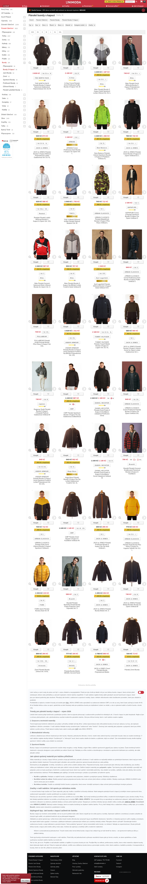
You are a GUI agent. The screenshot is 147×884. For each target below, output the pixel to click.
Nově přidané (6, 17)
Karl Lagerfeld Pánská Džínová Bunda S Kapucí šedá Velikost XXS (102, 286)
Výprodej (4, 21)
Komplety (5, 102)
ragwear (42, 404)
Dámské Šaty (54, 877)
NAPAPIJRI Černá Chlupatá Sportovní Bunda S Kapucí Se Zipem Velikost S (132, 215)
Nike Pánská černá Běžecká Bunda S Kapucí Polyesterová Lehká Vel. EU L (132, 86)
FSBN (42, 605)
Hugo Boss (72, 471)
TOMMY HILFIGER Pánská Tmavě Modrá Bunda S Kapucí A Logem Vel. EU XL (102, 344)
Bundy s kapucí (8, 69)
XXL (60, 32)
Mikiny (4, 47)
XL (55, 32)
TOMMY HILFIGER (102, 337)
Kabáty (4, 110)
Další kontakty (98, 867)
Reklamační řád (76, 873)
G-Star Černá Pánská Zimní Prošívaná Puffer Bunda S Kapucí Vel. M (72, 85)
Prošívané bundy (9, 83)
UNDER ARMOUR (72, 342)
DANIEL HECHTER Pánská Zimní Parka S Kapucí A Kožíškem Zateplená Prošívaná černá (102, 412)
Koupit (36, 68)
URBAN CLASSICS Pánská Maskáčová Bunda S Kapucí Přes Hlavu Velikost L (102, 220)
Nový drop (5, 9)
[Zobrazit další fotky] (54, 62)
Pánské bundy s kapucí (35, 860)
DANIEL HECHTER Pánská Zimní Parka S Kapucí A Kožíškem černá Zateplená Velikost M (102, 474)
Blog (73, 860)
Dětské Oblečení (7, 114)
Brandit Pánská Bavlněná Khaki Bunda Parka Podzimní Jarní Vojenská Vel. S (72, 605)
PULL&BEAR (42, 336)
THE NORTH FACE (42, 78)
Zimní (5, 76)
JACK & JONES (42, 148)
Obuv (3, 118)
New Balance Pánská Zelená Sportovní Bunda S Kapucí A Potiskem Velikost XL (102, 155)
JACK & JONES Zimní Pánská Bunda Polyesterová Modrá (102, 670)
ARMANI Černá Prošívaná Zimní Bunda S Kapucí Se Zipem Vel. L (72, 150)
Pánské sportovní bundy (35, 870)
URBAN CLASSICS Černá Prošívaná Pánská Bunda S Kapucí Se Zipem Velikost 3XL (132, 410)
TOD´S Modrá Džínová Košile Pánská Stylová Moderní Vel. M (72, 221)
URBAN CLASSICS (102, 213)
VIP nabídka (5, 13)
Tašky (3, 126)
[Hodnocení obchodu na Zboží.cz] (101, 882)
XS (38, 32)
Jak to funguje (139, 6)
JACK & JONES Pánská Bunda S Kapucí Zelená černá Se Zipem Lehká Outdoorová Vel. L (132, 349)
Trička (4, 36)
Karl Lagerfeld (102, 278)
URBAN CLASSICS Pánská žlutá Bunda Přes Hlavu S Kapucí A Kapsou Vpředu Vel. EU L (132, 546)
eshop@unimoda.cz (100, 863)
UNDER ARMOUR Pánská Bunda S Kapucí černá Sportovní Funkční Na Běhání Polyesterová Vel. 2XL (72, 351)
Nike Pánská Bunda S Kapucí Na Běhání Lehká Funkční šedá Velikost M (72, 285)
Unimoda (42, 665)
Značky (66, 6)
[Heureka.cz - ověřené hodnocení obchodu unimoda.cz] (6, 158)
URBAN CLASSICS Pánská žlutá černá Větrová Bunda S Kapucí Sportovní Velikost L (42, 545)
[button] (46, 73)
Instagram (119, 867)
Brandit (132, 464)
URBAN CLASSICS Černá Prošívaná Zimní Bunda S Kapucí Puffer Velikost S (132, 278)
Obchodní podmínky (78, 870)
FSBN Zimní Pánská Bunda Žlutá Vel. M (42, 610)
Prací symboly (76, 867)
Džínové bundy (8, 86)
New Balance (102, 148)
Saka (4, 98)
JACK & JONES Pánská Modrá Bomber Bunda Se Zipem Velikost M (132, 604)
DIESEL (72, 665)
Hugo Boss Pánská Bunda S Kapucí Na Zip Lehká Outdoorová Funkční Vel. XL (72, 480)
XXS (32, 32)
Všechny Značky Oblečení (80, 863)
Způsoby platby (54, 867)
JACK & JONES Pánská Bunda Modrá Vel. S (102, 610)
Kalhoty (4, 43)
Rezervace (88, 6)
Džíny (4, 51)
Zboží (7, 6)
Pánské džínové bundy (35, 877)
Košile (4, 55)
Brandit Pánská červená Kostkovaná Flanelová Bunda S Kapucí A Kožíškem (132, 471)
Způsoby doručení (55, 863)
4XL (140, 459)
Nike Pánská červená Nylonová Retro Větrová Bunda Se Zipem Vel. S (42, 285)
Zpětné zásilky (54, 873)
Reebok (42, 213)
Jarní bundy (7, 73)
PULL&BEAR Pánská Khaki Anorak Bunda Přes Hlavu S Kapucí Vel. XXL (42, 343)
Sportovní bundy (9, 80)
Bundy (4, 62)
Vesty (4, 106)
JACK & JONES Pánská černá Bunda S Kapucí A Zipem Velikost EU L (132, 153)
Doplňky (4, 122)
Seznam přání (113, 6)
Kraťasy (5, 94)
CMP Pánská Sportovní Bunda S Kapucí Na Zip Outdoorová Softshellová (72, 414)
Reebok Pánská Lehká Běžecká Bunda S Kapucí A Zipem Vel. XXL (42, 219)
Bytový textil (5, 130)
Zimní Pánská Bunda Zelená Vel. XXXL (42, 670)
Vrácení (52, 870)
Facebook (119, 860)
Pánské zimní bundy (34, 867)
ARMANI (72, 142)
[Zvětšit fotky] (30, 62)
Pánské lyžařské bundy (11, 90)
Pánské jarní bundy (34, 863)
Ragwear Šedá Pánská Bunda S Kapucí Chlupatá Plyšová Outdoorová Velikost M (42, 412)
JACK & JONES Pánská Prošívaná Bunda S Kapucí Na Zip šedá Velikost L (102, 545)
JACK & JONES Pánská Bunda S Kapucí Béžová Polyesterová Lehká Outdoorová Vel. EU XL (42, 154)
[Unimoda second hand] (73, 3)
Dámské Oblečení (7, 24)
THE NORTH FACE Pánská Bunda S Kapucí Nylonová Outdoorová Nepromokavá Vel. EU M (42, 86)
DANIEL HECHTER (102, 403)
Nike (102, 84)
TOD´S (72, 213)
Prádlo (4, 59)
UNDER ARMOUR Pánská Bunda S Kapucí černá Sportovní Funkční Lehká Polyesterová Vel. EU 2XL (42, 480)
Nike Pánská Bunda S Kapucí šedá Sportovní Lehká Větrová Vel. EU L (102, 91)
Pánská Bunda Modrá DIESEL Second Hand (72, 672)
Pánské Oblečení (7, 28)
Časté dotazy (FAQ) (56, 860)
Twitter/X (118, 863)
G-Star (71, 78)
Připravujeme (7, 32)
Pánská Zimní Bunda (132, 670)
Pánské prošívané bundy (35, 873)
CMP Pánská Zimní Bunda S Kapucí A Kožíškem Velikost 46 (72, 538)
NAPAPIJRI (132, 207)
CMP (72, 409)
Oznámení (45, 6)
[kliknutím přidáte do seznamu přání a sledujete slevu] (48, 67)
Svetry (4, 40)
